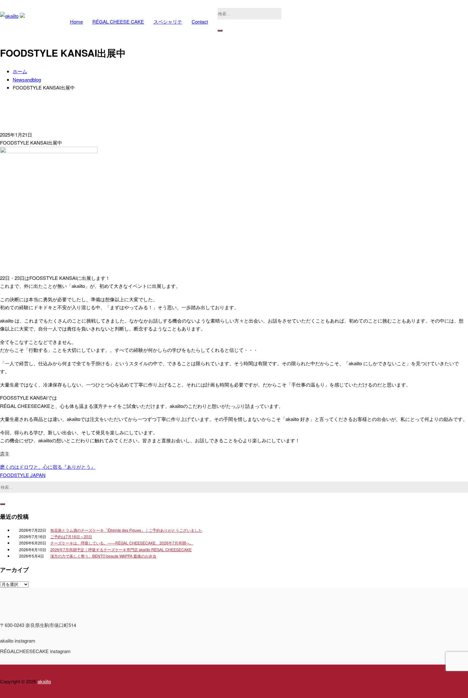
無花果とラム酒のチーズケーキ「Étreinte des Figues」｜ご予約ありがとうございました (126, 530)
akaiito (44, 681)
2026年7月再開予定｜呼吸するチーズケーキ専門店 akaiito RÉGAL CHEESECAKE (121, 549)
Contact (200, 21)
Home (76, 21)
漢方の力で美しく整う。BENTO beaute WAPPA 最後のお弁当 (103, 556)
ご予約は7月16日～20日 (71, 536)
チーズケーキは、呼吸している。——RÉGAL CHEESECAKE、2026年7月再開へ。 (122, 542)
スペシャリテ (167, 21)
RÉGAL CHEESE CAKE (118, 21)
